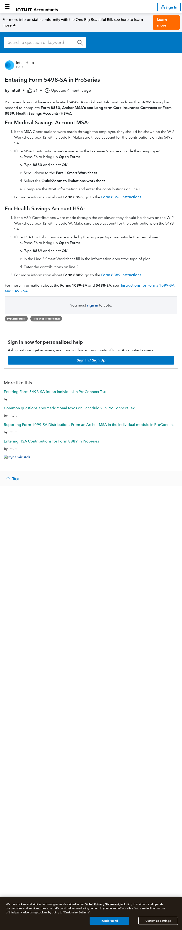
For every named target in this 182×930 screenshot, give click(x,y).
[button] (7, 6)
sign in (92, 305)
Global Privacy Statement (102, 904)
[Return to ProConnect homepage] (37, 6)
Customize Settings (158, 920)
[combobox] (45, 42)
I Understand (109, 920)
